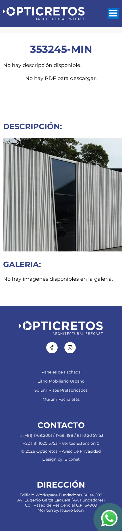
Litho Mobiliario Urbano (61, 381)
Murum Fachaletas (61, 399)
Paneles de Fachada (61, 372)
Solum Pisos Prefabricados (61, 390)
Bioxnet (72, 459)
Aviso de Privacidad (81, 451)
